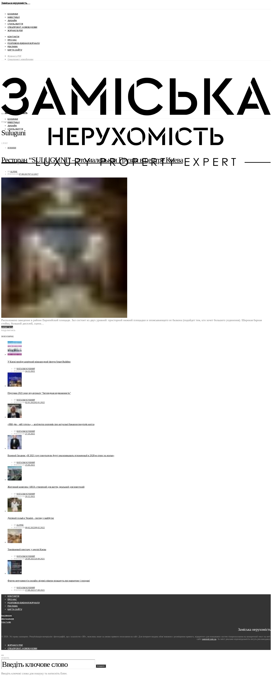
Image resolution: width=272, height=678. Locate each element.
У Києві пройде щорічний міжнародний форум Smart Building (39, 361)
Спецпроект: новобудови (22, 27)
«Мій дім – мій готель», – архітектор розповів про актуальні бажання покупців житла (51, 424)
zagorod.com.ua (209, 639)
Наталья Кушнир (26, 368)
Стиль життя (15, 23)
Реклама (13, 46)
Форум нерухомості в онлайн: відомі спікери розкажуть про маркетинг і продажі (49, 580)
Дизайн (12, 20)
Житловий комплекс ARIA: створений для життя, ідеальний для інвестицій (46, 487)
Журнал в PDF (15, 30)
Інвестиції (14, 17)
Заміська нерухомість (14, 3)
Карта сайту (15, 49)
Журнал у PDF (14, 56)
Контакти (13, 36)
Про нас (12, 39)
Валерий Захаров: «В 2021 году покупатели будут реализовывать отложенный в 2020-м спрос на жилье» (61, 455)
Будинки (13, 13)
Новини (12, 148)
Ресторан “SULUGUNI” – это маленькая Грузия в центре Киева (92, 160)
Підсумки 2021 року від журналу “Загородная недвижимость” (39, 393)
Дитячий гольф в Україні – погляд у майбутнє (31, 518)
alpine (13, 171)
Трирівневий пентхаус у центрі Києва (27, 549)
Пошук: (5, 658)
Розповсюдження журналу (24, 43)
